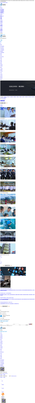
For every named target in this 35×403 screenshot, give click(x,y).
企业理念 (1, 29)
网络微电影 (1, 51)
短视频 (1, 61)
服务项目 (1, 2)
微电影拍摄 (5, 97)
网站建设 (1, 374)
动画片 (1, 353)
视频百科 (1, 25)
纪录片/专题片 (2, 47)
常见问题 (1, 71)
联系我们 (6, 2)
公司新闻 (1, 24)
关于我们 (1, 27)
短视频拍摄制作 (2, 52)
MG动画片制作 (2, 10)
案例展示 (1, 349)
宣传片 (1, 15)
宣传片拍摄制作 (2, 9)
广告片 (1, 17)
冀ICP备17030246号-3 (5, 373)
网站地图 (4, 2)
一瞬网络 (4, 374)
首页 (0, 6)
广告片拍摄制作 (2, 11)
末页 (0, 263)
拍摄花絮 (1, 21)
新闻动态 (1, 23)
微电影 (1, 18)
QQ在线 (3, 397)
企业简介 (1, 28)
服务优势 (1, 76)
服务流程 (1, 30)
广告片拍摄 (1, 97)
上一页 (1, 257)
